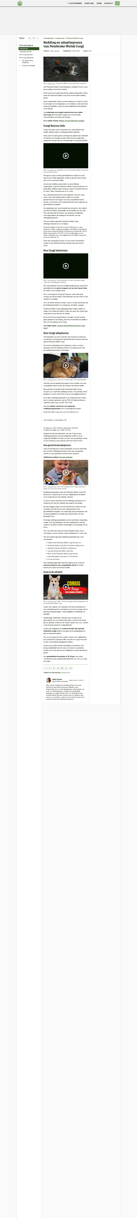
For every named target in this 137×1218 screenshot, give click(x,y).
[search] (117, 3)
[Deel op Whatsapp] (66, 668)
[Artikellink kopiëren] (37, 38)
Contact (108, 3)
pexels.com (51, 83)
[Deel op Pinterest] (62, 668)
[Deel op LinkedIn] (70, 668)
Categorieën (59, 38)
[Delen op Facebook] (29, 38)
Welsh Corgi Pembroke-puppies (71, 121)
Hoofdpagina (49, 38)
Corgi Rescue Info (26, 51)
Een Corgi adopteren (27, 57)
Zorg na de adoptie (28, 65)
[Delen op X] (33, 38)
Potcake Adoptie (65, 457)
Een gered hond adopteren (27, 61)
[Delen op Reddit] (58, 668)
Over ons (89, 3)
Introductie (24, 48)
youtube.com (52, 170)
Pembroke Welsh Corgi (74, 38)
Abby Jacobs (54, 51)
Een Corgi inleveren (26, 54)
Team (99, 3)
